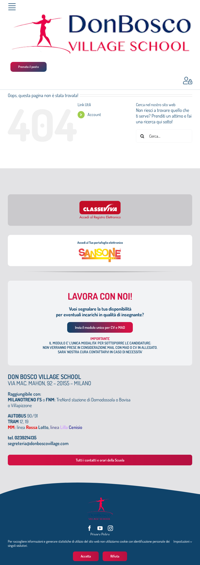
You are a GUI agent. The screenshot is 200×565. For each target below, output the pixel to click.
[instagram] (110, 528)
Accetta (86, 556)
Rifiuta (114, 556)
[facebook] (89, 528)
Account (94, 114)
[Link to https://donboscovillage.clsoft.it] (187, 80)
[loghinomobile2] (100, 16)
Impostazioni (181, 541)
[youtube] (100, 528)
